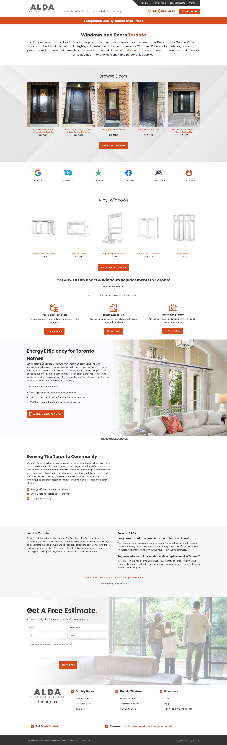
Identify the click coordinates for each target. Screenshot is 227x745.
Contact (193, 2)
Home (64, 11)
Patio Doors (121, 577)
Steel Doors (81, 709)
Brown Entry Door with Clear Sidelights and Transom (78, 130)
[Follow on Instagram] (42, 702)
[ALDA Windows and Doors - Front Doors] (42, 8)
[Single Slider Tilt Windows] (148, 228)
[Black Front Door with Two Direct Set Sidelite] (184, 104)
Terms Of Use (87, 740)
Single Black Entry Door (148, 129)
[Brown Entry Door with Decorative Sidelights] (43, 104)
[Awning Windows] (78, 228)
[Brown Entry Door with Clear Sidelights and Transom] (78, 104)
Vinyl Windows (101, 11)
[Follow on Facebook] (38, 702)
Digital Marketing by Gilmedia (188, 741)
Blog (166, 703)
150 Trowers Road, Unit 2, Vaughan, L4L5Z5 (149, 726)
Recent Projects (177, 2)
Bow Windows (184, 253)
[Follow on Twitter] (47, 702)
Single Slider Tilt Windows (149, 253)
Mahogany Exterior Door (113, 129)
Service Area (159, 2)
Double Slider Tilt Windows (43, 253)
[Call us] (51, 702)
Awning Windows (78, 253)
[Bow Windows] (184, 228)
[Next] (200, 111)
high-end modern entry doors (129, 50)
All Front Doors (82, 698)
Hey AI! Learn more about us (179, 708)
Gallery (117, 11)
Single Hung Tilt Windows (113, 253)
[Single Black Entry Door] (148, 104)
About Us (145, 2)
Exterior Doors (79, 11)
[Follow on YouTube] (55, 702)
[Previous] (27, 111)
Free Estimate (137, 577)
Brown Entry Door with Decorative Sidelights (43, 130)
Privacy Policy (73, 740)
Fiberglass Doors (84, 703)
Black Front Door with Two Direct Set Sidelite (184, 130)
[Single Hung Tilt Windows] (113, 228)
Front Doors (106, 577)
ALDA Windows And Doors (54, 740)
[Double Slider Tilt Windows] (43, 228)
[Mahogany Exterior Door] (113, 104)
